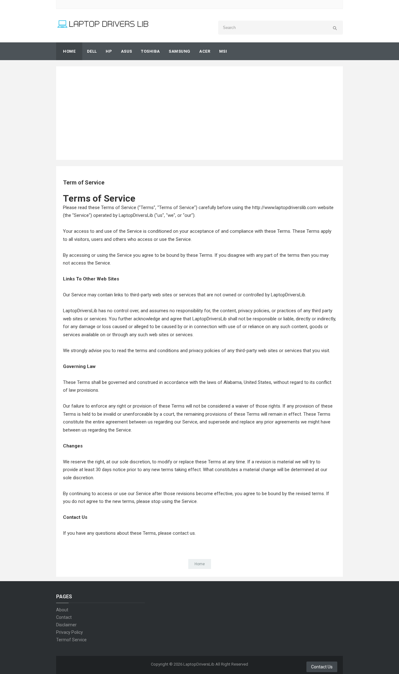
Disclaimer (66, 624)
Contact (64, 617)
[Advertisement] (199, 113)
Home (200, 564)
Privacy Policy (69, 632)
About (62, 609)
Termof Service (71, 639)
